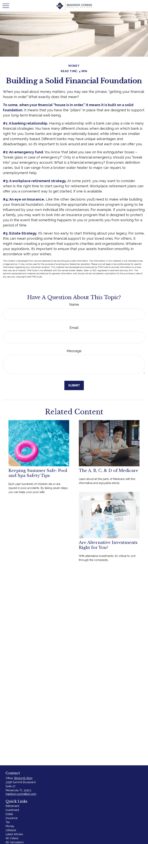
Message (74, 351)
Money (10, 826)
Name (74, 304)
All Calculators (15, 842)
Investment (12, 810)
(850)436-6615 (23, 778)
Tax (8, 822)
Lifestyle (11, 830)
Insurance (12, 818)
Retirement (12, 806)
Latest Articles (14, 834)
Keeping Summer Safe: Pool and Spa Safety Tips (37, 473)
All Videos (12, 838)
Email (74, 328)
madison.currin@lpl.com (21, 793)
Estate (9, 814)
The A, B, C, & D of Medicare (108, 470)
